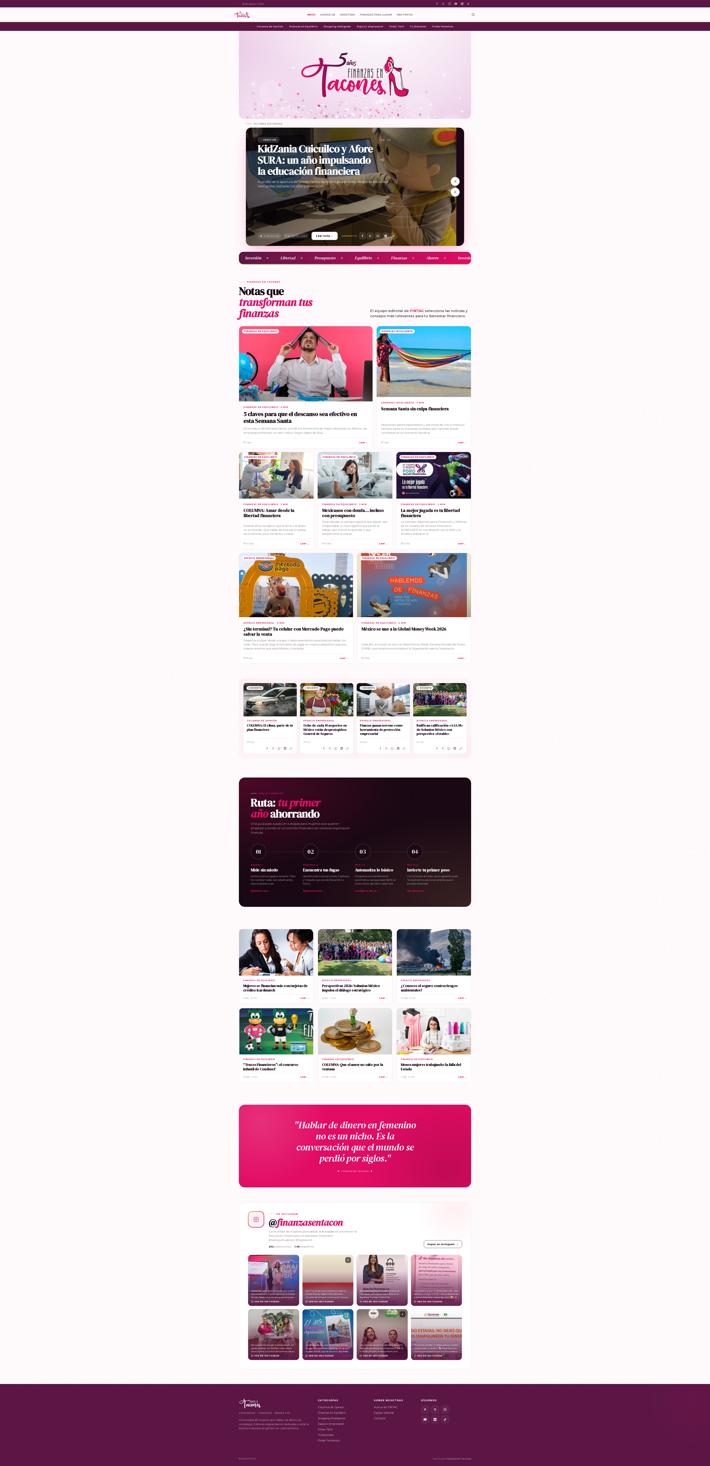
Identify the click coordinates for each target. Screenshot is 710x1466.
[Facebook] (437, 3)
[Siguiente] (455, 192)
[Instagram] (449, 3)
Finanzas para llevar (376, 14)
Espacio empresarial (370, 26)
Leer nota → (324, 236)
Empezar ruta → (261, 890)
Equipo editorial (384, 1412)
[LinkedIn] (462, 3)
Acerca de (327, 14)
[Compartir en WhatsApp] (378, 236)
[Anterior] (455, 181)
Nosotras (347, 14)
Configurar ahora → (367, 890)
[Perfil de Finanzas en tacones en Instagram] (256, 1219)
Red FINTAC (405, 14)
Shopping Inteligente (337, 26)
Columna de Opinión (270, 26)
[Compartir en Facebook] (362, 236)
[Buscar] (473, 14)
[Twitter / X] (443, 3)
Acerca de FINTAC (386, 1407)
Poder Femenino (442, 26)
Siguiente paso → (314, 890)
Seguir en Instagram (443, 1244)
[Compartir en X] (370, 236)
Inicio (311, 14)
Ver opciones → (417, 890)
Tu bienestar (418, 26)
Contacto (380, 1418)
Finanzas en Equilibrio (303, 26)
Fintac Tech (396, 26)
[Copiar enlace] (393, 236)
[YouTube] (456, 3)
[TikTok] (468, 3)
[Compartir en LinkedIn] (385, 236)
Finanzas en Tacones (458, 1458)
